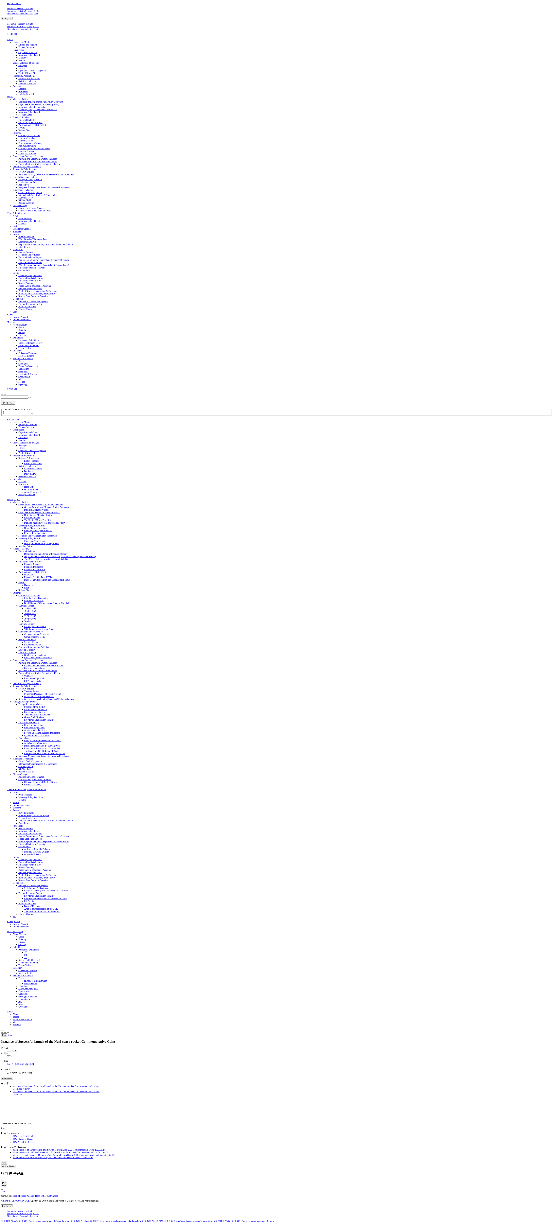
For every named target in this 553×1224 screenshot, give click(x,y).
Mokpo (21, 382)
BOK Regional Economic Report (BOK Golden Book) (43, 265)
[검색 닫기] (2, 400)
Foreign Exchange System (25, 177)
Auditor (21, 60)
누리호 (10, 1064)
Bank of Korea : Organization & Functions (37, 291)
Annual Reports (25, 252)
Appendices (23, 184)
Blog (15, 312)
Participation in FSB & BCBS (32, 125)
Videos (16, 1022)
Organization (18, 50)
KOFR (21, 127)
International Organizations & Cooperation (37, 195)
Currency (17, 133)
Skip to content (14, 3)
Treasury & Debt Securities (25, 169)
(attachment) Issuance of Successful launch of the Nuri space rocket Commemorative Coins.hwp (56, 1091)
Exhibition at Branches (23, 358)
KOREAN (12, 34)
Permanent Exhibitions (28, 340)
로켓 (22, 1064)
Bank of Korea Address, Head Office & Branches (35, 1196)
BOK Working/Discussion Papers (33, 239)
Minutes (22, 223)
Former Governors (26, 47)
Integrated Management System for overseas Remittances (44, 187)
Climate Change (20, 205)
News (15, 216)
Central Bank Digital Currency (27, 166)
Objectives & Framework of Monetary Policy (39, 104)
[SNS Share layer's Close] (2, 1032)
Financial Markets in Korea (30, 278)
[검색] (29, 397)
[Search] (32, 413)
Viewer (26, 1089)
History (21, 332)
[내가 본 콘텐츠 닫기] (2, 1180)
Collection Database (27, 353)
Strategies (22, 65)
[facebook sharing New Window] (5, 1032)
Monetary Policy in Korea (30, 275)
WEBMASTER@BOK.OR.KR (15, 1201)
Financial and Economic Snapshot (22, 13)
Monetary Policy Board (29, 55)
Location (22, 89)
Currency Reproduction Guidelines (34, 148)
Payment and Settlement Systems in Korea (37, 159)
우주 (16, 1064)
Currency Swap (25, 197)
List (3, 1128)
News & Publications (22, 1019)
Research (17, 234)
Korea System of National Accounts (34, 286)
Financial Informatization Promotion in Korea (39, 164)
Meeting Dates (25, 114)
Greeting (22, 335)
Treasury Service (26, 172)
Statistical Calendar (27, 81)
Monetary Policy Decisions (30, 221)
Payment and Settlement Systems (28, 156)
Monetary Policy (20, 99)
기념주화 (29, 1064)
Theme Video (24, 348)
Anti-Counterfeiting (27, 146)
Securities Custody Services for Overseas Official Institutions (46, 174)
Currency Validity (26, 140)
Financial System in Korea (30, 122)
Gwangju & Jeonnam (28, 374)
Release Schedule (23, 1136)
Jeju (20, 379)
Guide (21, 327)
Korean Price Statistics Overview (33, 296)
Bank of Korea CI (26, 73)
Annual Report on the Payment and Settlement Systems (43, 260)
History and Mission (22, 42)
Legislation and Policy (28, 182)
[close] (2, 1189)
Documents (18, 299)
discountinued (24, 270)
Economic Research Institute (20, 8)
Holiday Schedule (26, 94)
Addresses (23, 91)
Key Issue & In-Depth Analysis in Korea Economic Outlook (45, 244)
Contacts (17, 86)
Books (16, 273)
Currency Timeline (26, 138)
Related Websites (26, 203)
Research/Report (20, 317)
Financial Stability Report (30, 257)
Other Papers (24, 247)
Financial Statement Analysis (31, 267)
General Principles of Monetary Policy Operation (40, 102)
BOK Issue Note (26, 236)
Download (17, 1089)
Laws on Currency (26, 151)
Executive (23, 57)
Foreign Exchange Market (30, 179)
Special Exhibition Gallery (30, 343)
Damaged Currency (27, 153)
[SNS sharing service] (2, 1030)
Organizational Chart (27, 52)
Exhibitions (18, 337)
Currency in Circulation (29, 135)
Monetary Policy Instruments (31, 107)
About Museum (20, 325)
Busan (21, 361)
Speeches (17, 231)
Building (22, 330)
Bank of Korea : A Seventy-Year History (36, 293)
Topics (16, 1017)
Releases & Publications (24, 76)
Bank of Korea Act (27, 306)
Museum (17, 1024)
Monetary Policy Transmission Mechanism (37, 109)
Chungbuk (23, 363)
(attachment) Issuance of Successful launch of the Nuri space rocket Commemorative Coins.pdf (56, 1086)
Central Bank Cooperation (30, 192)
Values (21, 68)
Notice (16, 226)
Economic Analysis (27, 242)
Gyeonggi (23, 384)
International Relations (23, 190)
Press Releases (25, 218)
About (15, 1014)
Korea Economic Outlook (30, 262)
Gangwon (23, 371)
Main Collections (26, 356)
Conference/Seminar (22, 229)
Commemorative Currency (30, 143)
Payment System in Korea (30, 288)
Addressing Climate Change (31, 208)
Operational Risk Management (32, 70)
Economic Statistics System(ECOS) (23, 11)
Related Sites (24, 130)
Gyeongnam (24, 376)
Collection (17, 350)
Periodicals (18, 249)
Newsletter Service (27, 83)
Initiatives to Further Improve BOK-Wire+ (37, 161)
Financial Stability (21, 117)
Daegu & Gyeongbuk (28, 366)
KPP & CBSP (24, 200)
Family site (7, 19)
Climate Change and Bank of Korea (34, 210)
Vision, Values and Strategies (26, 63)
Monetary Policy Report (29, 254)
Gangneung (23, 369)
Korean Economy (26, 283)
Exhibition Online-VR (28, 345)
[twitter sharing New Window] (8, 1032)
